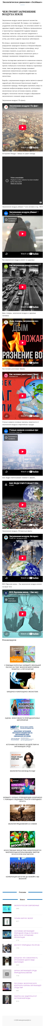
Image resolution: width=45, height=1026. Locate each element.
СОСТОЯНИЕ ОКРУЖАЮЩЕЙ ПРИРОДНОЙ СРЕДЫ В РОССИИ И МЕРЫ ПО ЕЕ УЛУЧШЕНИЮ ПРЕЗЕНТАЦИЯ (26, 934)
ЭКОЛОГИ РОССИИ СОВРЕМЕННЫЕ (26, 905)
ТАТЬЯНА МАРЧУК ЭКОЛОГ (23, 918)
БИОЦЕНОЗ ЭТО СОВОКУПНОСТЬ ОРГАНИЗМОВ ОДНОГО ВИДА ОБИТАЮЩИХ (26, 960)
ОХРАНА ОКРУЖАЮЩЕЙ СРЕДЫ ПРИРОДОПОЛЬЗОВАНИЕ (25, 971)
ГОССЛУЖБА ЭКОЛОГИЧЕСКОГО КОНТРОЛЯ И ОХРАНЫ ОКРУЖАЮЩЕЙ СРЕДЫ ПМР (27, 985)
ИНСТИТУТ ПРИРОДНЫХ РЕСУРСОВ (27, 945)
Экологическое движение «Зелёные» (22, 2)
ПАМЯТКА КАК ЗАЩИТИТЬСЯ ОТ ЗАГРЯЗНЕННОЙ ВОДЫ (25, 997)
